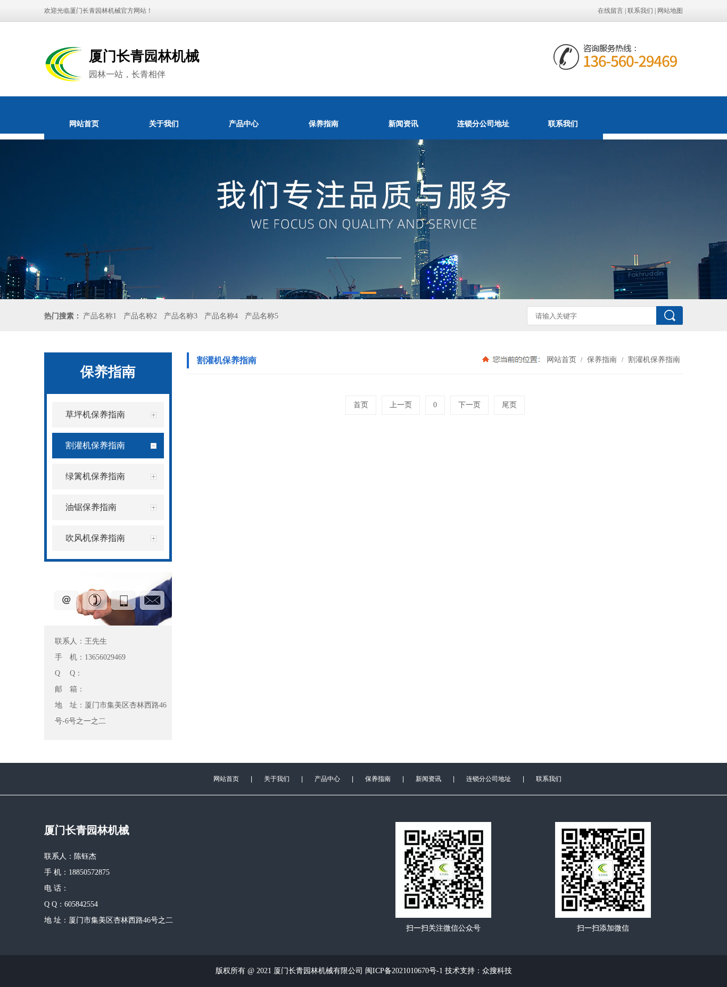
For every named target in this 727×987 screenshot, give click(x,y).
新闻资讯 (403, 123)
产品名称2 (140, 316)
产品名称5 (261, 316)
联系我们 (640, 10)
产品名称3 (180, 316)
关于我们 (164, 123)
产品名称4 (221, 316)
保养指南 (323, 123)
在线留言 (610, 10)
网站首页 (84, 123)
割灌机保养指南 (653, 359)
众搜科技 (497, 971)
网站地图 (670, 10)
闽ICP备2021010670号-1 (404, 971)
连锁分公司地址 (483, 123)
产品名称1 (100, 316)
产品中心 (244, 123)
